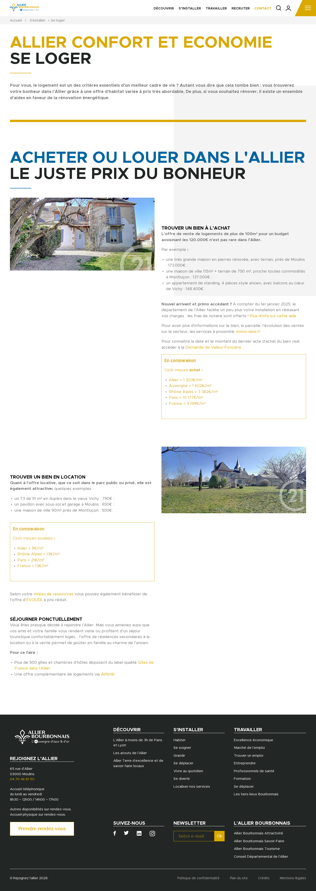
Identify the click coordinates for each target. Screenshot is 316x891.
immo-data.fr (248, 332)
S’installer (190, 8)
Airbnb (108, 674)
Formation (242, 778)
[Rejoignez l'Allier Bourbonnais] (24, 7)
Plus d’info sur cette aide (273, 316)
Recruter (241, 8)
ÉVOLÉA (34, 600)
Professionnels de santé (254, 771)
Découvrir (164, 8)
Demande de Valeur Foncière (213, 347)
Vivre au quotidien (188, 771)
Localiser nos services (191, 786)
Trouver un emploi (248, 755)
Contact (262, 8)
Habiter (179, 740)
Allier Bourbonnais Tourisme (257, 849)
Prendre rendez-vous (42, 829)
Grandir (179, 755)
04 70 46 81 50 (22, 779)
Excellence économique (253, 740)
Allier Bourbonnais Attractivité (258, 833)
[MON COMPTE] (288, 8)
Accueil (16, 20)
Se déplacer (183, 763)
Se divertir (181, 778)
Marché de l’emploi (249, 748)
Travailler (216, 8)
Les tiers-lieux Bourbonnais (256, 794)
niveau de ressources (54, 594)
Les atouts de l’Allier (130, 753)
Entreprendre (245, 763)
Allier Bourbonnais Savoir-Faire (259, 841)
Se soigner (182, 748)
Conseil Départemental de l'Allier (261, 856)
